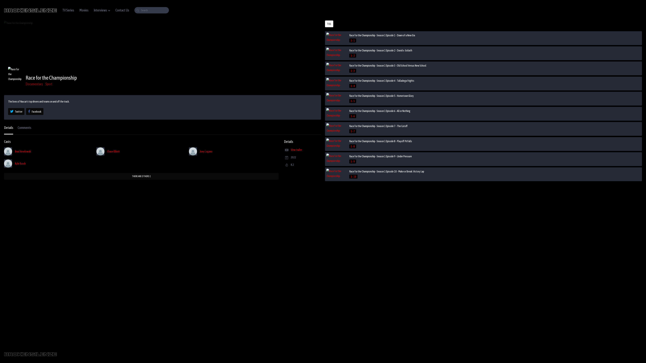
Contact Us (122, 10)
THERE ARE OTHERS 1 (141, 176)
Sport (48, 84)
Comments (24, 128)
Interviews (100, 10)
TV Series (68, 10)
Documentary (34, 84)
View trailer (296, 149)
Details (8, 128)
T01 (329, 23)
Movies (83, 10)
